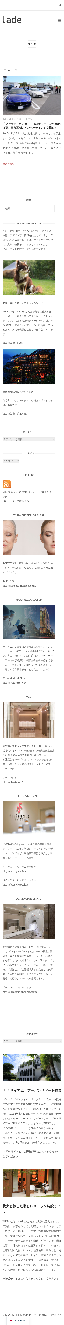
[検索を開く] (60, 5)
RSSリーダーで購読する (16, 501)
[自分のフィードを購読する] (7, 487)
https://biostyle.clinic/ (15, 871)
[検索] (50, 207)
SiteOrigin (55, 1315)
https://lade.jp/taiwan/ (15, 413)
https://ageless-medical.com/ (19, 585)
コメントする (25, 119)
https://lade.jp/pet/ (13, 342)
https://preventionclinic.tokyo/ (20, 991)
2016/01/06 (9, 119)
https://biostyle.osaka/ (15, 884)
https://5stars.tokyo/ (14, 682)
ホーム (7, 70)
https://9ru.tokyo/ (13, 782)
